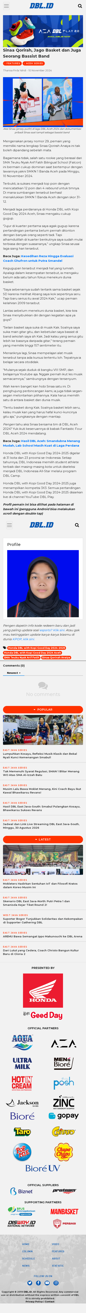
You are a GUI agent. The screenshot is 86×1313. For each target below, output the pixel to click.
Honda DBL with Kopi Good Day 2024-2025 (36, 647)
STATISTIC (58, 1265)
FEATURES (58, 1251)
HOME (25, 1244)
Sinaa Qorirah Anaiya (56, 657)
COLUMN (27, 1251)
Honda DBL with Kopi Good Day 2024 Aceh (32, 652)
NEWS (25, 1265)
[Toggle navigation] (6, 6)
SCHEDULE (28, 1258)
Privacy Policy (34, 1301)
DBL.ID (28, 1291)
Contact (49, 1301)
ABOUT (56, 1258)
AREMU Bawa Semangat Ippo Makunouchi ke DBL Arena (42, 936)
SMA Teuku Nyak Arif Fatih (21, 657)
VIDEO (55, 1244)
